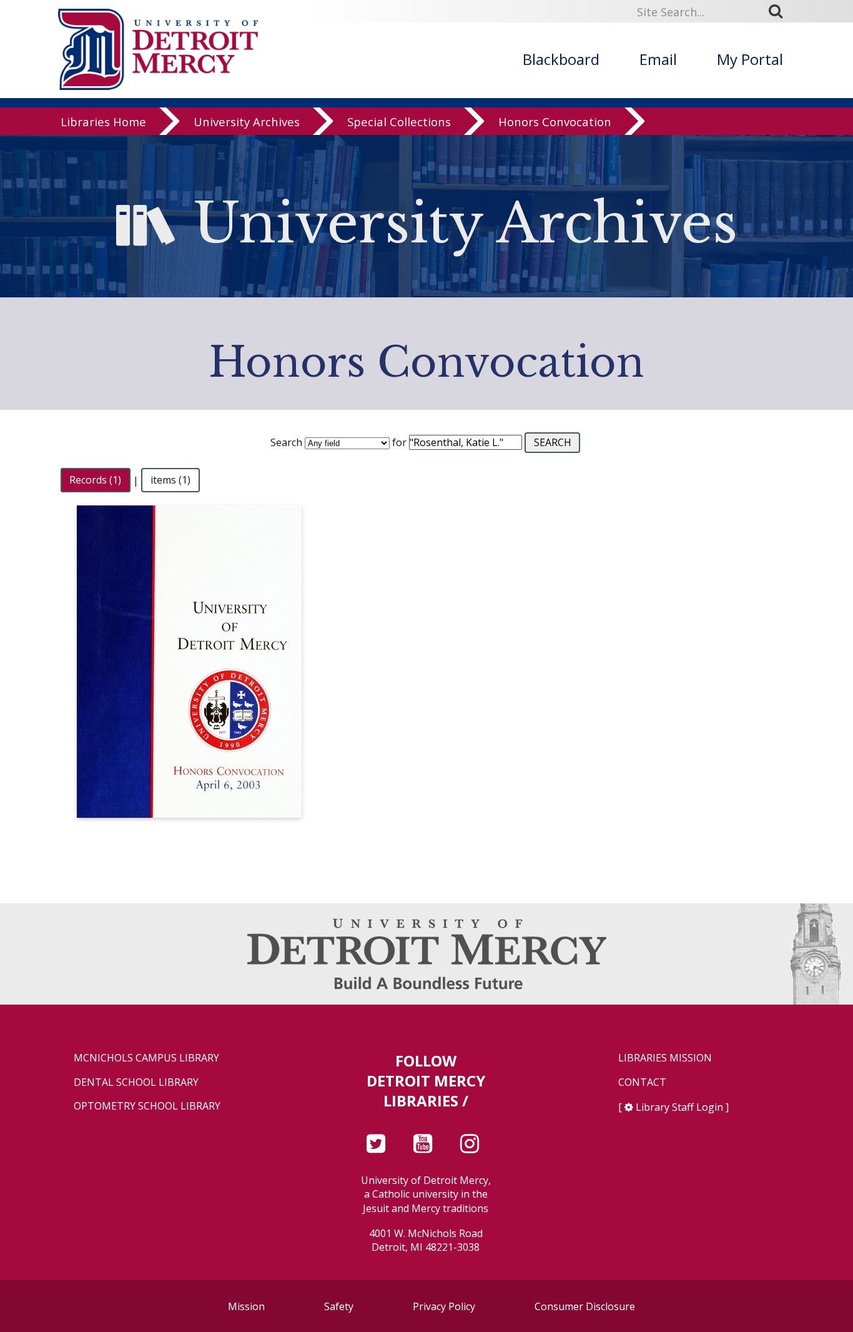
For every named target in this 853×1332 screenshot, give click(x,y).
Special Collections (399, 121)
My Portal (750, 59)
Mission (246, 1306)
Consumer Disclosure (585, 1306)
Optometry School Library (147, 1106)
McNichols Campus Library (146, 1058)
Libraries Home (103, 121)
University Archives (247, 121)
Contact (642, 1082)
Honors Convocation (554, 121)
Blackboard (561, 59)
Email (658, 59)
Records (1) (95, 480)
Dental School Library (136, 1082)
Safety (338, 1306)
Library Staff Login (679, 1107)
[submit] (780, 11)
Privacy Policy (444, 1306)
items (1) (170, 480)
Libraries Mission (665, 1058)
